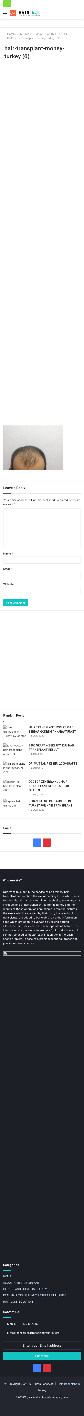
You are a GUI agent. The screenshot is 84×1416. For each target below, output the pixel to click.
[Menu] (5, 14)
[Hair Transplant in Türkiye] (26, 13)
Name (8, 553)
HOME (7, 1276)
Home (10, 33)
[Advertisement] (42, 243)
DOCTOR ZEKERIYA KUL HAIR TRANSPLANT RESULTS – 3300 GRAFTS (49, 786)
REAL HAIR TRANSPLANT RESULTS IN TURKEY (34, 1295)
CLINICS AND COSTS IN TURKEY (25, 1289)
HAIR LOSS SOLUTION (18, 1301)
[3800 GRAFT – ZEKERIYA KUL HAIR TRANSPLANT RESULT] (14, 751)
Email (8, 568)
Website (8, 584)
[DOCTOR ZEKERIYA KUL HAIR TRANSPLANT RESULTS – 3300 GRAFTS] (14, 787)
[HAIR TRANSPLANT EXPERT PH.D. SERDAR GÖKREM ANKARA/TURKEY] (14, 733)
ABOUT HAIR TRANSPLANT (21, 1282)
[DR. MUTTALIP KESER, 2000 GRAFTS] (14, 769)
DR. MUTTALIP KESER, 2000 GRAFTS (53, 763)
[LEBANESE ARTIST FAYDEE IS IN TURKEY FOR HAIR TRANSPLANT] (14, 806)
